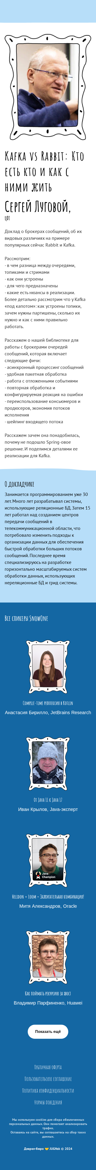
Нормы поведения (48, 1102)
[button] (48, 1032)
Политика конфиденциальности (48, 1090)
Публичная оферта (48, 1067)
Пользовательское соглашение (48, 1078)
